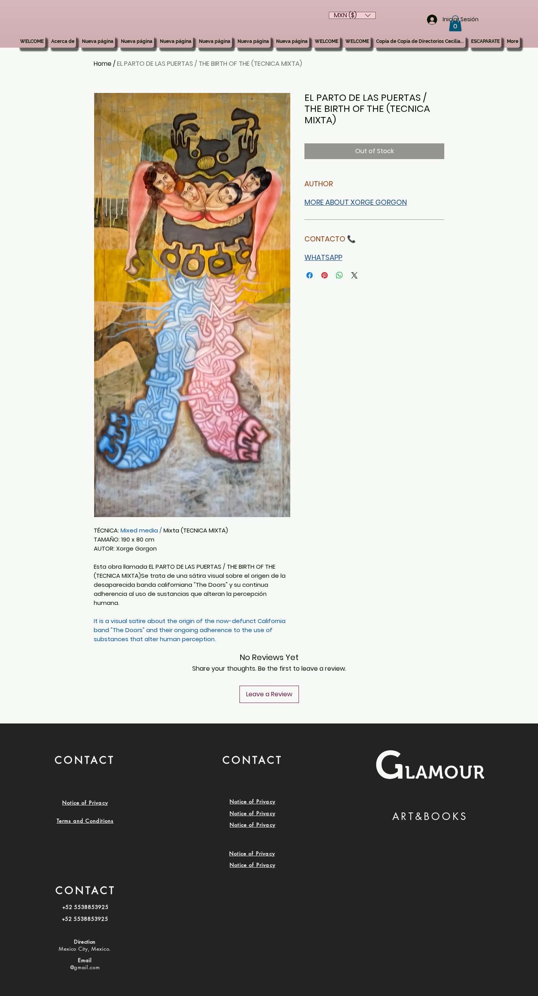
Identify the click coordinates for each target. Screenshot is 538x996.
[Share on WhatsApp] (339, 275)
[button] (455, 23)
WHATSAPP (323, 257)
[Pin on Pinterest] (324, 275)
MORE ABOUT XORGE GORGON (355, 202)
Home (102, 63)
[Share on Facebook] (309, 275)
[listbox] (352, 15)
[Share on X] (354, 275)
